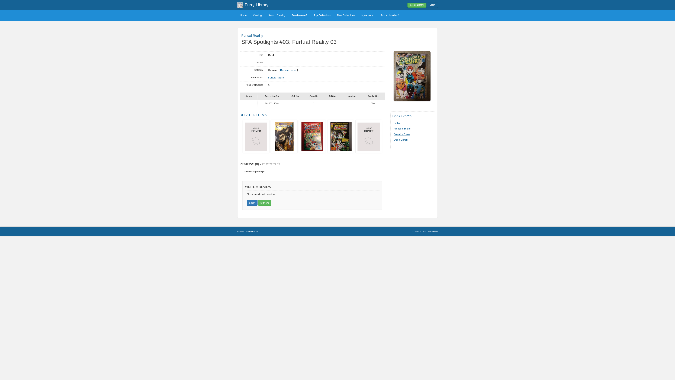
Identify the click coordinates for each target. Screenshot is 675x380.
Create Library (417, 5)
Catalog (257, 15)
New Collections (346, 15)
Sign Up (264, 202)
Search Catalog (276, 15)
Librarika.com (432, 231)
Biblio (397, 123)
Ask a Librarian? (390, 15)
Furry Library (256, 4)
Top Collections (322, 15)
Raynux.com (253, 231)
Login (432, 5)
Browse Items (288, 70)
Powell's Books (402, 134)
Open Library (401, 139)
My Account (367, 15)
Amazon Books (402, 128)
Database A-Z (299, 15)
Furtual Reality (252, 35)
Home (243, 15)
